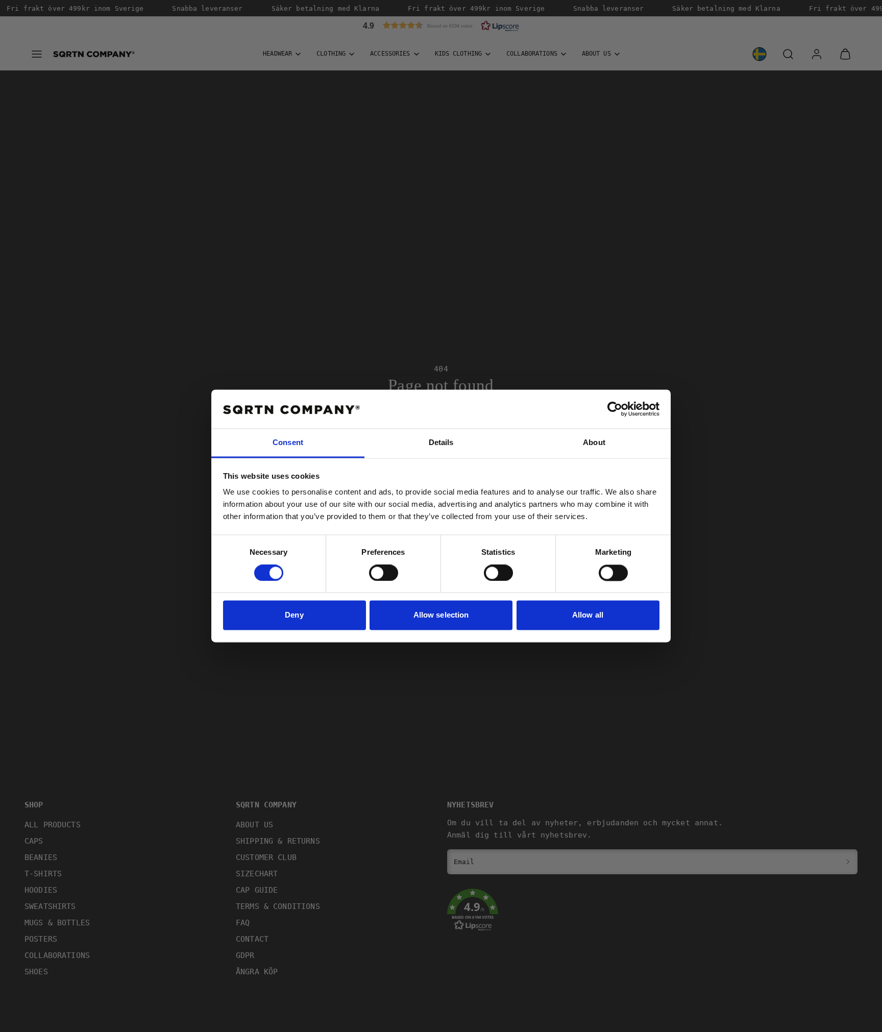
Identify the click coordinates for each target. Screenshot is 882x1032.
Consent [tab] (288, 442)
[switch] (383, 573)
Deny (294, 615)
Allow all (587, 615)
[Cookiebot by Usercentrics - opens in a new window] (614, 409)
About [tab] (594, 442)
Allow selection (441, 615)
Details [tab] (441, 442)
